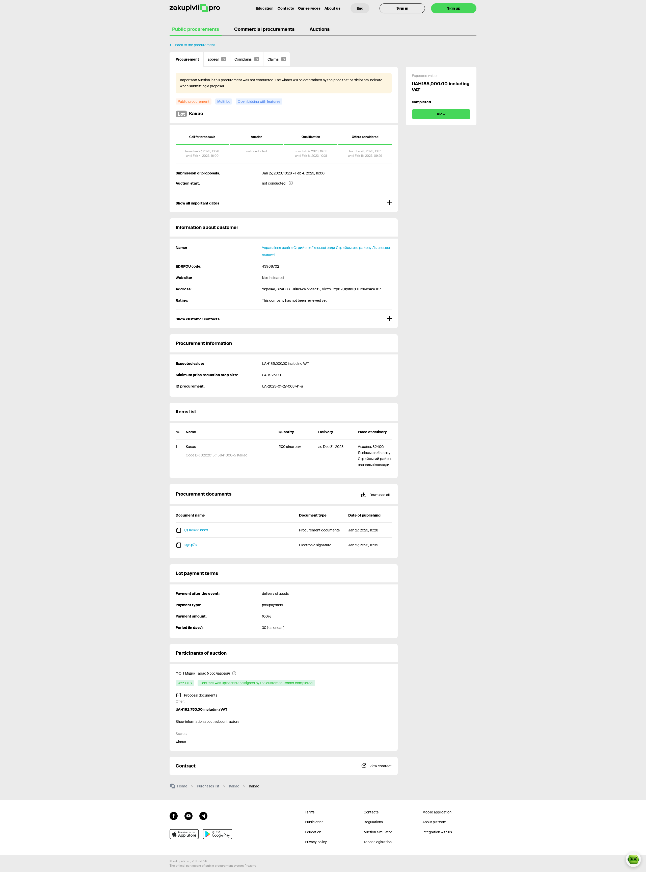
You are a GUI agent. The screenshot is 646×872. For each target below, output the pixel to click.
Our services (309, 8)
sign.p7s (190, 545)
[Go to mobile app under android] (217, 834)
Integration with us (437, 832)
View (441, 114)
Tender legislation (378, 842)
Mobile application (436, 812)
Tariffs (309, 812)
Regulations (373, 822)
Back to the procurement (195, 45)
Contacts (286, 8)
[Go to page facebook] (174, 815)
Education (265, 8)
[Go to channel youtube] (188, 815)
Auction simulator (378, 832)
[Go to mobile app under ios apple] (184, 834)
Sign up (453, 8)
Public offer (314, 822)
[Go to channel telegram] (203, 815)
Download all (379, 495)
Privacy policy (316, 842)
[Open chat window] (633, 859)
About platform (434, 822)
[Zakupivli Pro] (195, 8)
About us (332, 8)
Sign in (402, 8)
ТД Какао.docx (196, 530)
